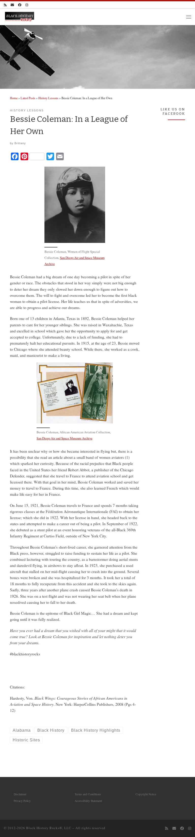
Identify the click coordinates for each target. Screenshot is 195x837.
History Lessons (48, 98)
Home (14, 98)
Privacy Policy (22, 801)
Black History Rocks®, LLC (48, 828)
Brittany (20, 143)
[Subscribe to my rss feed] (5, 4)
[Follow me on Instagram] (26, 4)
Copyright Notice (146, 794)
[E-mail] (12, 4)
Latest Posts (28, 98)
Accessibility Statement (88, 801)
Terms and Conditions (88, 794)
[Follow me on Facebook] (19, 4)
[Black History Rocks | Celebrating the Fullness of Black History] (19, 16)
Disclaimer (20, 794)
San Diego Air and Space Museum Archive (64, 438)
